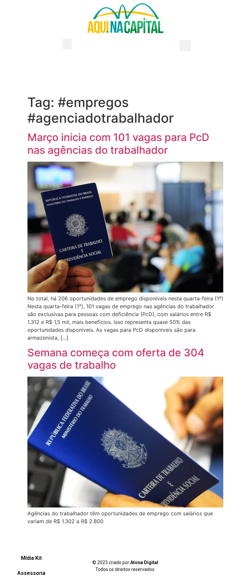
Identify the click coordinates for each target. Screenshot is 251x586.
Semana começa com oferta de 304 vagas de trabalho (115, 358)
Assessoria (31, 573)
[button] (67, 44)
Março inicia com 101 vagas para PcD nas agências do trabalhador (118, 143)
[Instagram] (214, 565)
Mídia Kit (31, 558)
